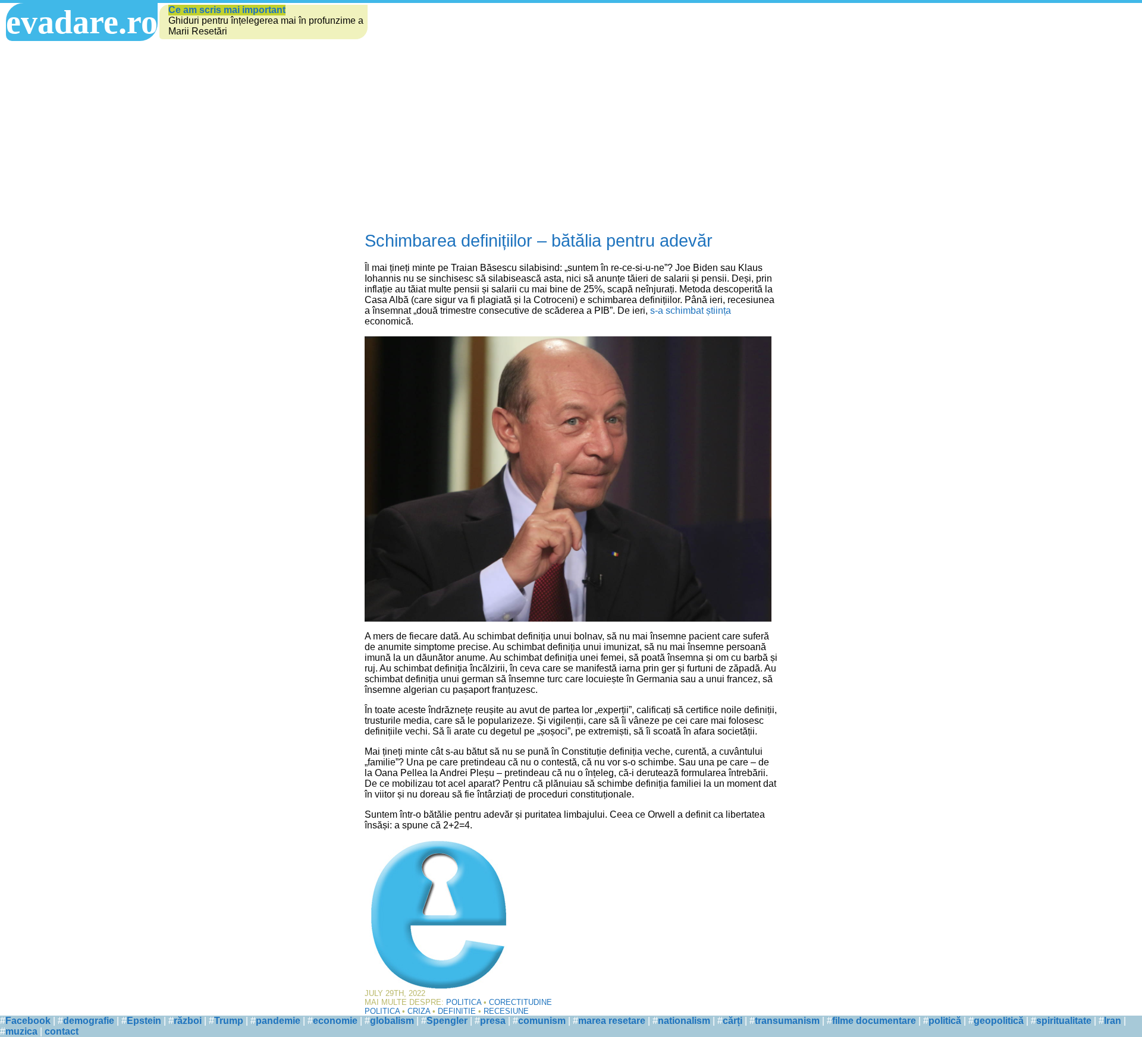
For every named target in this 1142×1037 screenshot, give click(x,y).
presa (493, 1021)
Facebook (28, 1021)
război (188, 1021)
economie (335, 1021)
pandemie (278, 1021)
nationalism (684, 1021)
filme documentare (874, 1021)
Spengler (447, 1021)
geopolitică (999, 1021)
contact (62, 1031)
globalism (392, 1021)
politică (944, 1021)
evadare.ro (82, 22)
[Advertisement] (571, 136)
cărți (732, 1021)
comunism (542, 1021)
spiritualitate (1063, 1021)
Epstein (144, 1021)
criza (418, 1011)
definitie (457, 1011)
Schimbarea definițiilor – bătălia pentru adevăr (539, 240)
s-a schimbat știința (690, 310)
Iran (1112, 1021)
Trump (228, 1021)
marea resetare (611, 1021)
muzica (21, 1031)
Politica (463, 1002)
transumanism (787, 1021)
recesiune (506, 1011)
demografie (88, 1021)
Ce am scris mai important (227, 10)
